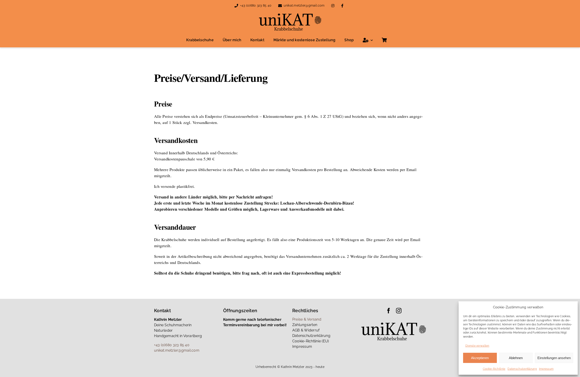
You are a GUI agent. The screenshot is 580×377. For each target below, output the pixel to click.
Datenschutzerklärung (522, 368)
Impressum (546, 368)
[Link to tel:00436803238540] (236, 5)
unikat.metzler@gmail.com (304, 5)
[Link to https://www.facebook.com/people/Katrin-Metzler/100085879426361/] (342, 5)
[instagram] (398, 310)
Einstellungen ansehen (554, 358)
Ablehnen (516, 358)
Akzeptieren (480, 358)
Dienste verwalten (477, 345)
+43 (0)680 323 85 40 (255, 5)
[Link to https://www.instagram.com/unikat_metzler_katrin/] (332, 5)
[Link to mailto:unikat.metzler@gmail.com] (280, 5)
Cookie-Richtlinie (494, 368)
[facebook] (388, 310)
